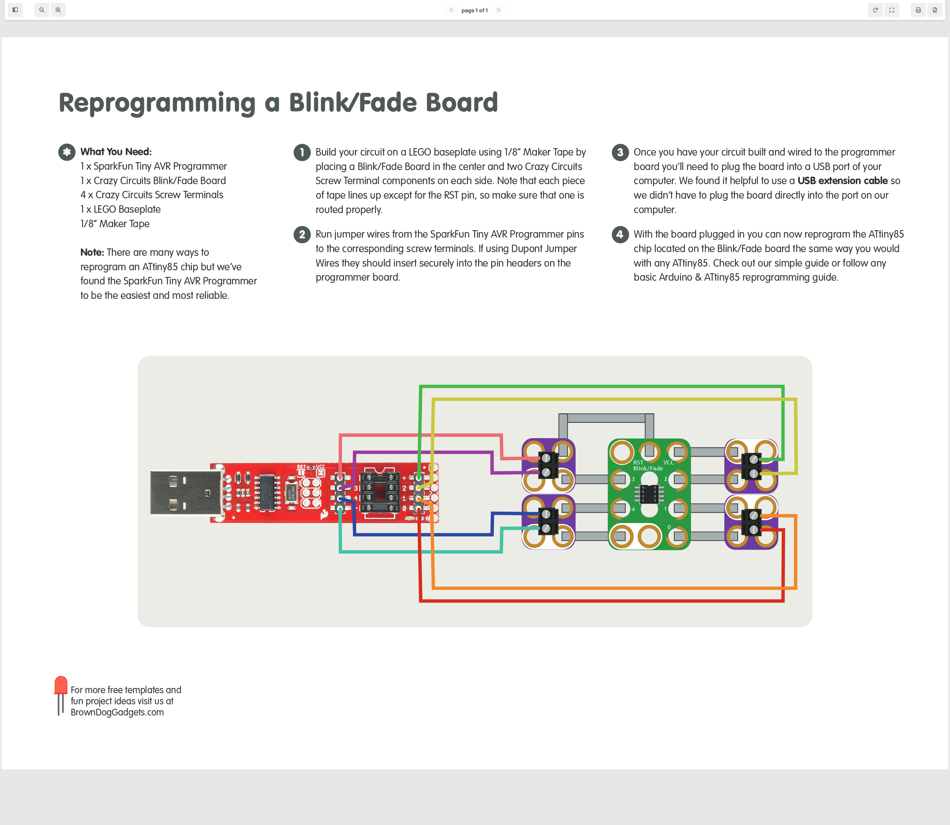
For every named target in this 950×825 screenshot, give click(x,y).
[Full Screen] (891, 10)
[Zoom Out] (42, 10)
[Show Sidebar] (15, 10)
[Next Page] (498, 10)
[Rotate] (875, 10)
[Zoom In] (58, 10)
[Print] (918, 10)
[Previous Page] (451, 10)
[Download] (934, 10)
